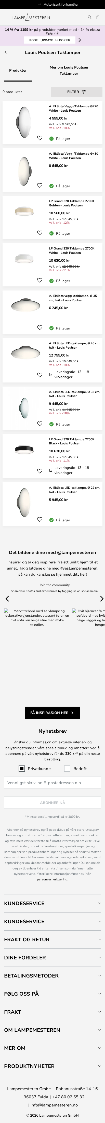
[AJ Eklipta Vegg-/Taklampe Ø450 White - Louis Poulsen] (52, 170)
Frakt (12, 1011)
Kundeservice (24, 903)
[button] (40, 138)
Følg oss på (21, 993)
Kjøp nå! (52, 33)
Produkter (18, 70)
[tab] (52, 903)
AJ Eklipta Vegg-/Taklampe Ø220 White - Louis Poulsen (73, 108)
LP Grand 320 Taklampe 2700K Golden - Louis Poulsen (71, 203)
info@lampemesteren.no (54, 1104)
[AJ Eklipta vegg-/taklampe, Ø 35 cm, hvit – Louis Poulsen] (52, 312)
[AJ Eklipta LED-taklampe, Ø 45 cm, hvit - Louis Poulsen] (52, 360)
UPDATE (49, 40)
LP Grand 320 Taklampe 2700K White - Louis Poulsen (71, 250)
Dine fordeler (25, 957)
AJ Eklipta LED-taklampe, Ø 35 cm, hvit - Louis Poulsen (74, 394)
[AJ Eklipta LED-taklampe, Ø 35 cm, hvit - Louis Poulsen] (52, 408)
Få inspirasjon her (49, 712)
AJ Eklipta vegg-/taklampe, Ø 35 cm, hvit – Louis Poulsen (73, 298)
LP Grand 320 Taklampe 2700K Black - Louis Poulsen (71, 441)
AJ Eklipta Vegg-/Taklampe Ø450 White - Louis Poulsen (73, 155)
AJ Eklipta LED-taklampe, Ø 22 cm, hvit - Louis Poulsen (74, 489)
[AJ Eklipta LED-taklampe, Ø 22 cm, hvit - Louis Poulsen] (52, 504)
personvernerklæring (52, 879)
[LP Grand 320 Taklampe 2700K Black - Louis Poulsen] (52, 456)
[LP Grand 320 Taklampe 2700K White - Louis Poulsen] (52, 264)
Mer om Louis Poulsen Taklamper (69, 70)
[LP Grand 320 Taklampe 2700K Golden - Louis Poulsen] (52, 217)
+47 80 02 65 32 (68, 1096)
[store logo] (34, 17)
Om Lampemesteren (32, 1029)
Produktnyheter (29, 1066)
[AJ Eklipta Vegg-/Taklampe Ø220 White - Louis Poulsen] (52, 122)
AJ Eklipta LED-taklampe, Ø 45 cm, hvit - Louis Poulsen (74, 345)
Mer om (14, 1048)
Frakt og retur (26, 939)
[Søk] (90, 17)
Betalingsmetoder (31, 975)
